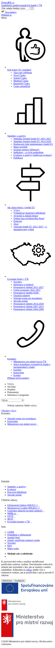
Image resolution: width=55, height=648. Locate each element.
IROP (11, 519)
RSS (9, 545)
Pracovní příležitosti (16, 492)
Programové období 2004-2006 (28, 309)
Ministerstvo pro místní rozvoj (22, 424)
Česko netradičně (21, 86)
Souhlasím (19, 581)
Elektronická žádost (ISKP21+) (23, 505)
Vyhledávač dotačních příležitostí (29, 213)
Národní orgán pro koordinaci (27, 298)
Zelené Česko (20, 78)
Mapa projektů (20, 147)
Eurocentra (18, 372)
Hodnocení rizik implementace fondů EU (33, 144)
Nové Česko (19, 75)
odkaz (29, 570)
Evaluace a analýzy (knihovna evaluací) (32, 155)
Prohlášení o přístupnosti (19, 534)
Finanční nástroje (21, 295)
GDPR (10, 532)
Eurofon (17, 370)
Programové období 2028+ (26, 292)
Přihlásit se (6, 15)
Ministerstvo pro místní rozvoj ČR (29, 361)
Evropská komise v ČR (19, 521)
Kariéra (17, 375)
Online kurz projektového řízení (28, 218)
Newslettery (23, 378)
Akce (16, 224)
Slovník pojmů (20, 301)
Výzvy (16, 210)
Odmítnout (7, 581)
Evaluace (11, 489)
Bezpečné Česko (21, 83)
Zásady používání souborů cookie (23, 540)
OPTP (11, 516)
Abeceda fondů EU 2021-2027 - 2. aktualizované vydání (30, 228)
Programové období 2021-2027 (28, 287)
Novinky (17, 282)
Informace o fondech (23, 284)
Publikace (18, 158)
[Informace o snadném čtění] (27, 478)
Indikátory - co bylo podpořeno (28, 152)
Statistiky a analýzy (16, 486)
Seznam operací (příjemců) (26, 149)
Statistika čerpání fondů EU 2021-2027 (32, 138)
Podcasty (17, 221)
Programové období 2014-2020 (28, 303)
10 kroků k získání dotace (25, 215)
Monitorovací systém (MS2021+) (24, 508)
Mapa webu (13, 548)
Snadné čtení (13, 537)
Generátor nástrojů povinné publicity (26, 510)
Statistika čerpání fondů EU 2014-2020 (32, 141)
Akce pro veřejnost (22, 72)
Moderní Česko (20, 80)
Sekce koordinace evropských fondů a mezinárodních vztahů (31, 365)
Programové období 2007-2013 (28, 306)
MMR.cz (12, 513)
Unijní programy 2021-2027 (27, 290)
